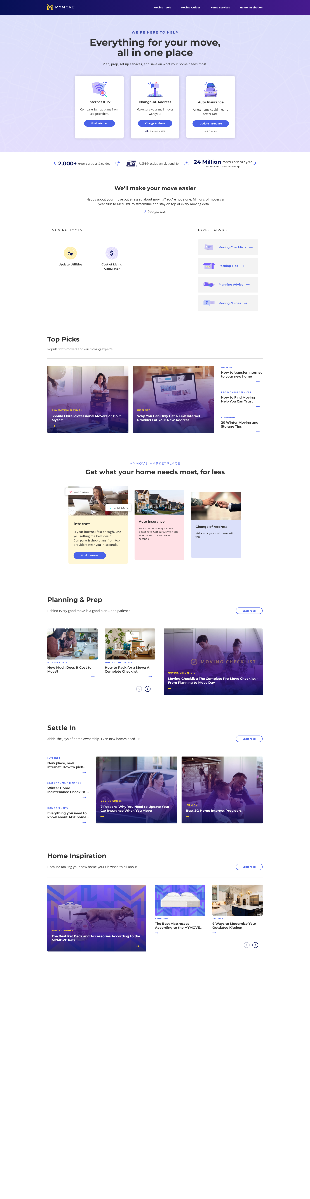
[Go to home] (65, 7)
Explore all (249, 610)
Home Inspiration (251, 7)
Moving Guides (190, 7)
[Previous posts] (139, 689)
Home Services (220, 7)
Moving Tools (162, 7)
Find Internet (89, 555)
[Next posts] (148, 689)
